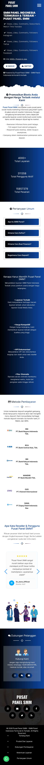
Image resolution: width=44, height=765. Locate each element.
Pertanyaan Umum (24, 758)
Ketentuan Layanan (24, 753)
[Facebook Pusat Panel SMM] (36, 708)
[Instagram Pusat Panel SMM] (12, 715)
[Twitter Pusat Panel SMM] (22, 715)
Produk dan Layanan (24, 741)
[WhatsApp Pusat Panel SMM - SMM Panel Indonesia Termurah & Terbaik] (15, 675)
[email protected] (22, 670)
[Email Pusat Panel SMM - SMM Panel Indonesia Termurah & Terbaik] (29, 675)
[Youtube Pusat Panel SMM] (26, 708)
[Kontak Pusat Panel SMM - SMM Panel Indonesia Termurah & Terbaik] (22, 675)
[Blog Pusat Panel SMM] (31, 715)
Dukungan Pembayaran (24, 747)
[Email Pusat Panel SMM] (17, 708)
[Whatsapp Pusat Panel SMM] (7, 708)
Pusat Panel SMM (10, 107)
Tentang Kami (24, 736)
